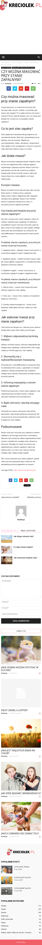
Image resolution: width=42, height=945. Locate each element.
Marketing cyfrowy (34, 497)
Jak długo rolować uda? (23, 536)
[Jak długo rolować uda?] (6, 539)
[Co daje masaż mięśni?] (6, 549)
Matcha (4, 929)
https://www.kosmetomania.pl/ (25, 470)
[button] (39, 57)
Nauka (3, 909)
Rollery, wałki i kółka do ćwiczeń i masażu (23, 67)
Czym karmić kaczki (22, 888)
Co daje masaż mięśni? (23, 547)
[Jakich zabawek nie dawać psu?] (21, 816)
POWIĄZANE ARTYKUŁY (9, 531)
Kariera (3, 912)
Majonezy (4, 916)
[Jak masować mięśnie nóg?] (6, 560)
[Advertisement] (21, 32)
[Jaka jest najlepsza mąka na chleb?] (21, 733)
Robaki (3, 906)
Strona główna (5, 62)
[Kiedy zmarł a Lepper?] (21, 693)
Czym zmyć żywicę (21, 867)
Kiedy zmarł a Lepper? (14, 710)
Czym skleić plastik (22, 877)
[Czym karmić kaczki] (6, 891)
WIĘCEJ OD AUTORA (28, 531)
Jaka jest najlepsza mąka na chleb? (18, 752)
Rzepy (3, 922)
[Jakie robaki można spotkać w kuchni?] (21, 650)
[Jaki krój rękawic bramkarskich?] (21, 776)
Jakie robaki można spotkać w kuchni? (19, 669)
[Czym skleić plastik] (6, 880)
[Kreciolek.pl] (21, 5)
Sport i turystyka (6, 67)
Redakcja (8, 83)
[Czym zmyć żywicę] (6, 869)
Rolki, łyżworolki (7, 919)
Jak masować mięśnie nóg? (25, 558)
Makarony (4, 926)
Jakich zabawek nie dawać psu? (20, 833)
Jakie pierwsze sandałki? (10, 497)
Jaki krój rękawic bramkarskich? (21, 793)
